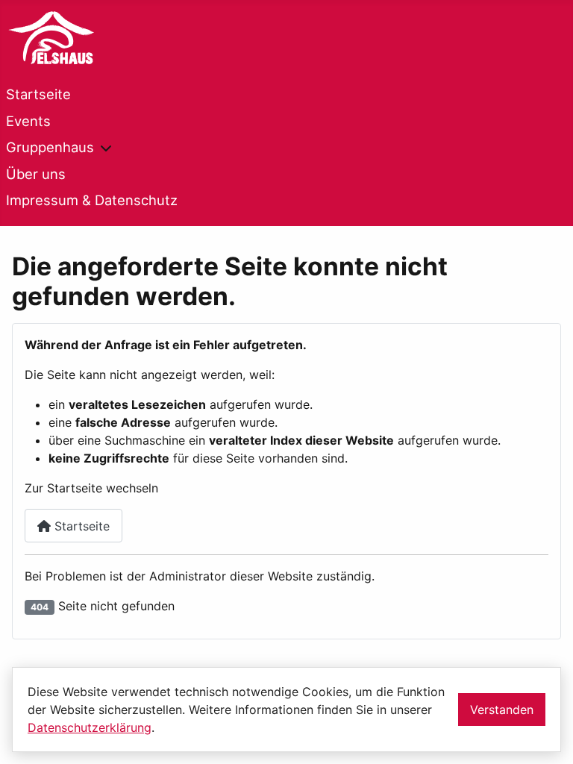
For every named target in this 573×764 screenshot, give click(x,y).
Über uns (36, 174)
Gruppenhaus (50, 147)
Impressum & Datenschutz (92, 200)
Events (28, 121)
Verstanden (501, 709)
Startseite (38, 94)
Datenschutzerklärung (89, 727)
